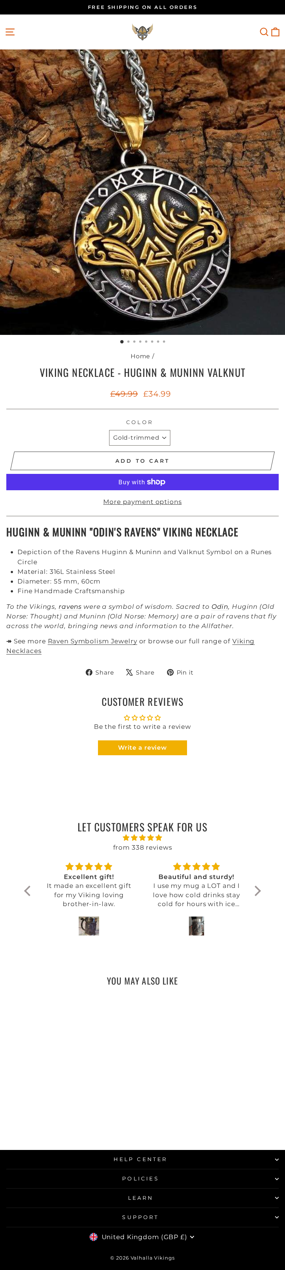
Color (139, 422)
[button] (29, 891)
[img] (142, 838)
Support (140, 1217)
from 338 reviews (142, 847)
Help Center (140, 1159)
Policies (140, 1178)
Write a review (142, 747)
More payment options (142, 501)
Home (141, 356)
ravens (70, 606)
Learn (141, 1198)
